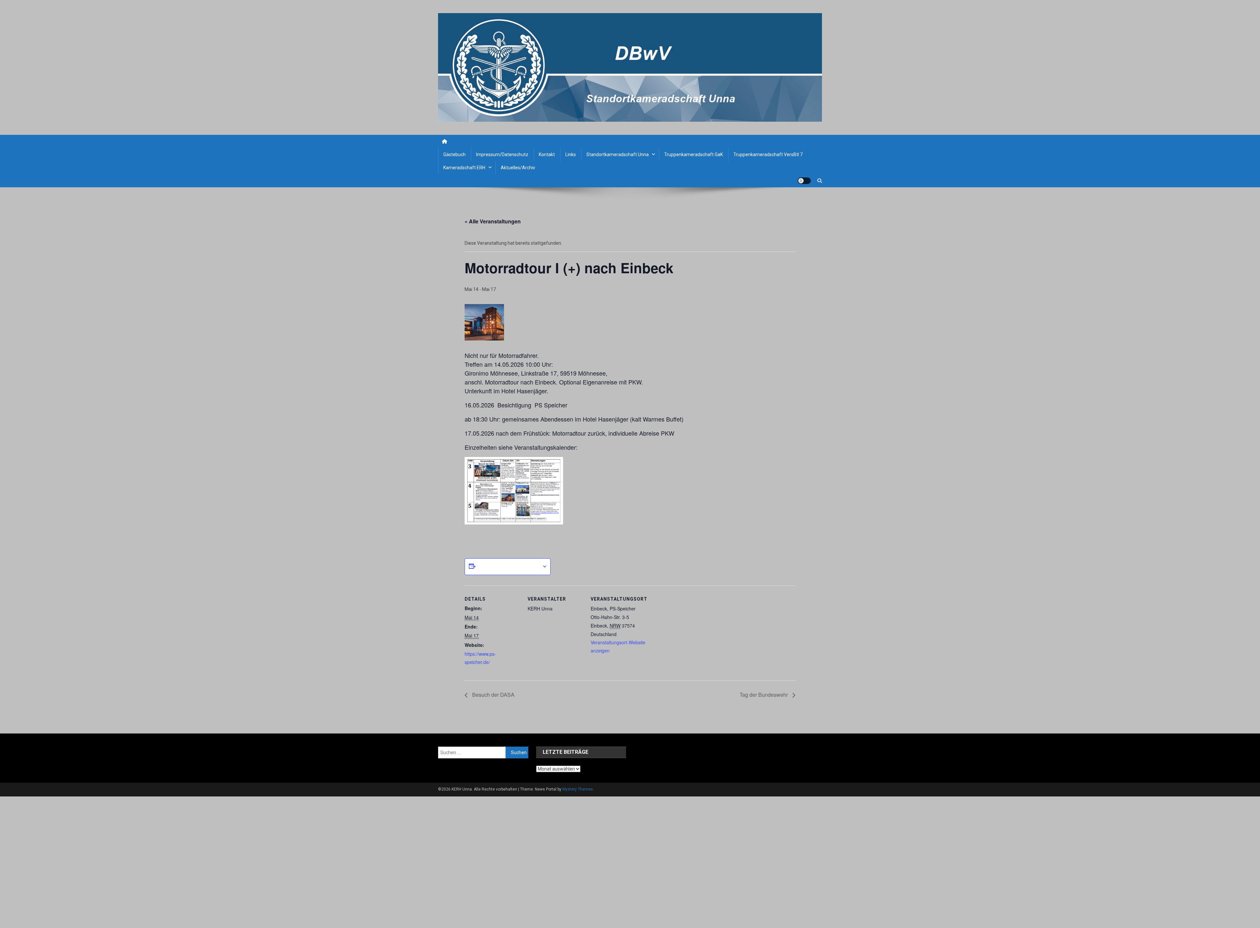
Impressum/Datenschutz (502, 154)
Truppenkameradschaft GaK (693, 154)
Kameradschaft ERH (464, 167)
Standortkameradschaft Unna (617, 154)
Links (570, 154)
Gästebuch (454, 154)
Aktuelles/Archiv (518, 167)
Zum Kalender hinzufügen (509, 566)
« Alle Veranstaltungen (493, 221)
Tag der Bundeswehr (764, 694)
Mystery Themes (577, 789)
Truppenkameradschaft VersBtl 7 (768, 154)
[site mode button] (804, 180)
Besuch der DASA (492, 694)
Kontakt (547, 154)
